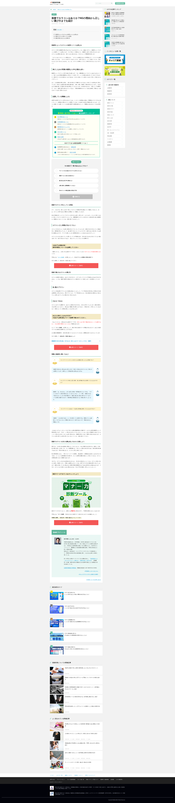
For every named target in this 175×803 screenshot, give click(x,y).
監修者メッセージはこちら (92, 571)
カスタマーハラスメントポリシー (56, 782)
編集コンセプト (68, 775)
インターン (110, 139)
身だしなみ (110, 118)
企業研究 (109, 88)
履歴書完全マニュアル (63, 127)
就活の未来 (55, 2)
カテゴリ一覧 (59, 775)
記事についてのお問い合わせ (94, 579)
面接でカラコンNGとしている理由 (63, 36)
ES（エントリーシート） (113, 130)
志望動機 (109, 142)
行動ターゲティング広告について (92, 779)
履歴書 (109, 145)
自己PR (109, 127)
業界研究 (109, 94)
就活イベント (110, 102)
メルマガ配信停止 (119, 779)
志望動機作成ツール (63, 122)
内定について (110, 115)
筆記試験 (109, 136)
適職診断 (73, 147)
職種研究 (109, 91)
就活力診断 (73, 152)
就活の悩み (110, 112)
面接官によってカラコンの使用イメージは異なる (67, 34)
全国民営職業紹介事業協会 (70, 568)
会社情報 (112, 779)
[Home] (51, 9)
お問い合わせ (52, 779)
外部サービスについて (90, 775)
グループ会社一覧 (80, 779)
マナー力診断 (61, 257)
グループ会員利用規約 (71, 779)
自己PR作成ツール (62, 117)
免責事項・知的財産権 (104, 779)
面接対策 (109, 124)
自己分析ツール (61, 132)
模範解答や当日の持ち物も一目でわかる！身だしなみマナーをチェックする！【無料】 (72, 341)
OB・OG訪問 (110, 133)
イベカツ (52, 775)
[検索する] (112, 3)
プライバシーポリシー (61, 779)
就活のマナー (110, 109)
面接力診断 (60, 137)
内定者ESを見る (120, 3)
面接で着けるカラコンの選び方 (63, 38)
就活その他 (110, 105)
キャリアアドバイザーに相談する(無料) (89, 574)
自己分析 (109, 121)
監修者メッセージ (79, 775)
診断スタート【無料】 (77, 265)
